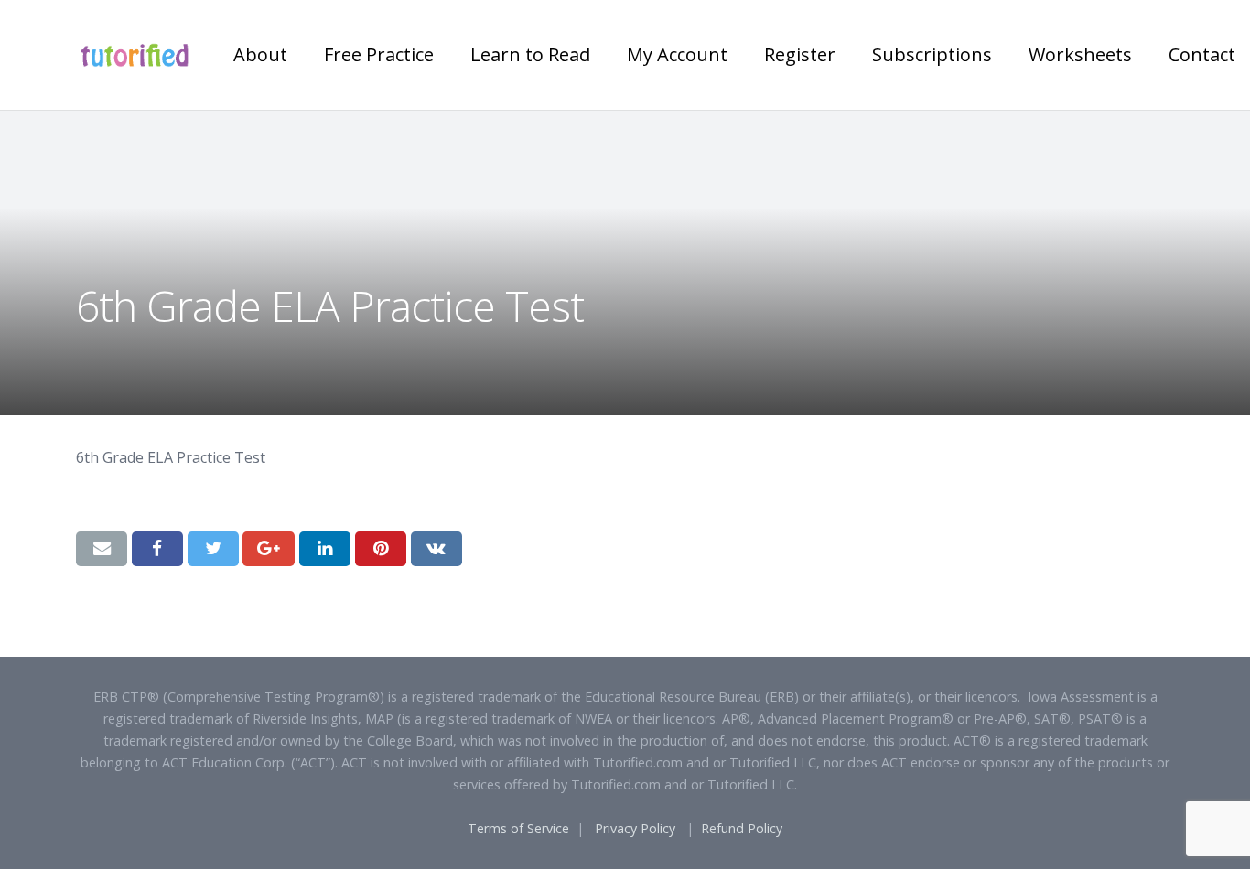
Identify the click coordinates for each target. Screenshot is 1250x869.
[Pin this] (380, 548)
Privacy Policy (635, 828)
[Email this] (101, 548)
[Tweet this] (213, 548)
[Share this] (157, 548)
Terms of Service (518, 828)
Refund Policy (741, 828)
